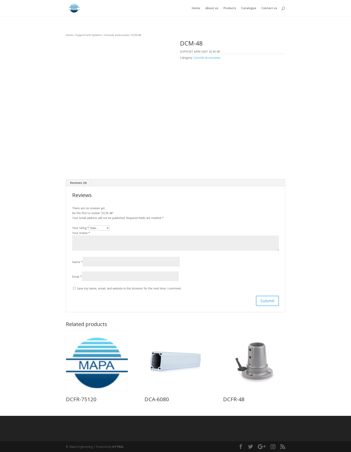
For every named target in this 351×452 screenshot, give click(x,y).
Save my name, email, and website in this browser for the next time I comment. (129, 288)
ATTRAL (118, 447)
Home (196, 8)
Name (77, 262)
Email (77, 277)
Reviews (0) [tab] (78, 183)
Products (229, 8)
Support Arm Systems (88, 35)
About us (211, 8)
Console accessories (116, 35)
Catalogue (248, 8)
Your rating (80, 228)
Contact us (269, 8)
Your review (81, 233)
